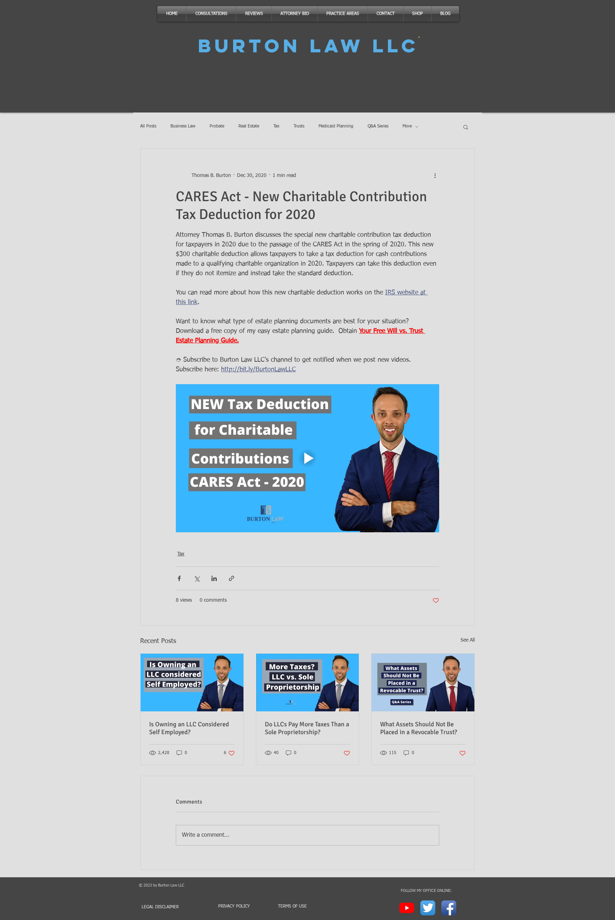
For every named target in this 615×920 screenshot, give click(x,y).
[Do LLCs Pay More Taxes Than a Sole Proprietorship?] (307, 682)
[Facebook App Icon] (448, 907)
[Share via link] (231, 578)
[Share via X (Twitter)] (196, 578)
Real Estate (248, 126)
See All (468, 640)
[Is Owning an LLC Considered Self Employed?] (192, 682)
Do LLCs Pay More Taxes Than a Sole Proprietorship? (307, 728)
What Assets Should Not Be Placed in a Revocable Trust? (418, 728)
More (407, 126)
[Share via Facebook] (179, 578)
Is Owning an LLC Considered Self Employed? (189, 728)
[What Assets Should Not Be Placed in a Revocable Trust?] (423, 682)
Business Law (182, 126)
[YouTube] (406, 907)
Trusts (299, 126)
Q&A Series (378, 126)
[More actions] (435, 175)
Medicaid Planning (336, 126)
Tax (276, 126)
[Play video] (307, 458)
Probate (217, 126)
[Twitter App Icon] (427, 907)
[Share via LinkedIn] (214, 578)
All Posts (148, 126)
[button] (465, 127)
